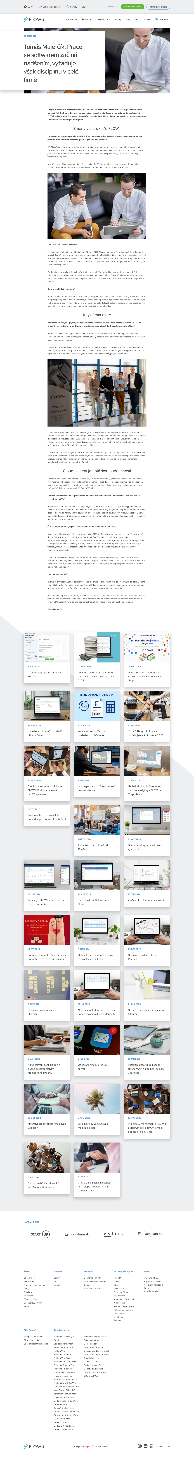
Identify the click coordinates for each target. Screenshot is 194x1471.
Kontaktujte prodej (158, 6)
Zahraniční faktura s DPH (95, 1336)
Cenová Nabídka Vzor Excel (66, 1411)
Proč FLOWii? (72, 19)
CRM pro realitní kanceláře (36, 1343)
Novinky (117, 19)
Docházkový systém (33, 1302)
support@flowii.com (153, 1281)
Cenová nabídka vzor (93, 1347)
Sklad (26, 1306)
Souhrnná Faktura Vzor (64, 1372)
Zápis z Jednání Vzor (63, 1347)
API (55, 1281)
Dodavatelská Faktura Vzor (66, 1400)
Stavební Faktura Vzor (64, 1397)
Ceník (136, 19)
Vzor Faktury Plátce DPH (65, 1390)
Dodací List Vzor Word (64, 1429)
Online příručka (121, 1288)
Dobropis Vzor (60, 1404)
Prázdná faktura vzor (63, 1375)
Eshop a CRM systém (33, 1336)
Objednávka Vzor (62, 1418)
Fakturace (28, 1295)
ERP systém (29, 1281)
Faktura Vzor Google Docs (66, 1361)
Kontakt (147, 19)
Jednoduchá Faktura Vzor (65, 1379)
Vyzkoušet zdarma (132, 6)
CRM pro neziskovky (33, 1340)
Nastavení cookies (92, 1288)
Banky (57, 1277)
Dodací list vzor (91, 1361)
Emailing (28, 1292)
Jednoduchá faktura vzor (95, 1372)
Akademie (163, 19)
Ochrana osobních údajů (95, 1281)
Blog (128, 19)
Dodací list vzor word (93, 1368)
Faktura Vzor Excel (62, 1358)
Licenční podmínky (92, 1277)
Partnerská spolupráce (124, 1306)
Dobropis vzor (90, 1343)
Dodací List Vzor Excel (64, 1425)
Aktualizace (119, 1302)
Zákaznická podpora (50, 6)
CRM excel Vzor (91, 1375)
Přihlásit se (112, 6)
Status (84, 6)
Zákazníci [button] (103, 19)
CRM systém (29, 1277)
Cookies (87, 1284)
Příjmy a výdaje (31, 1299)
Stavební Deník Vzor (63, 1343)
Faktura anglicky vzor (93, 1340)
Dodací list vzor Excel (94, 1365)
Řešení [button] (87, 19)
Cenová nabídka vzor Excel (96, 1350)
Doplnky (57, 1284)
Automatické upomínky (124, 1299)
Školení (117, 1320)
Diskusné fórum (121, 1292)
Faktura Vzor (59, 1350)
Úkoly (26, 1288)
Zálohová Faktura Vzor (64, 1365)
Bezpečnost (119, 1295)
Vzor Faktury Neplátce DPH (66, 1386)
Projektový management (35, 1284)
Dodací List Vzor (61, 1422)
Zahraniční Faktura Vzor (65, 1393)
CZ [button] (29, 6)
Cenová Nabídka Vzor (64, 1407)
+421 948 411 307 (151, 1277)
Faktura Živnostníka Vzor (65, 1383)
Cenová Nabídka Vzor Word (66, 1415)
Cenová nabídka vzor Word (96, 1354)
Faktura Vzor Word (62, 1354)
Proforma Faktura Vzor (64, 1368)
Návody (71, 6)
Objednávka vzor (92, 1358)
